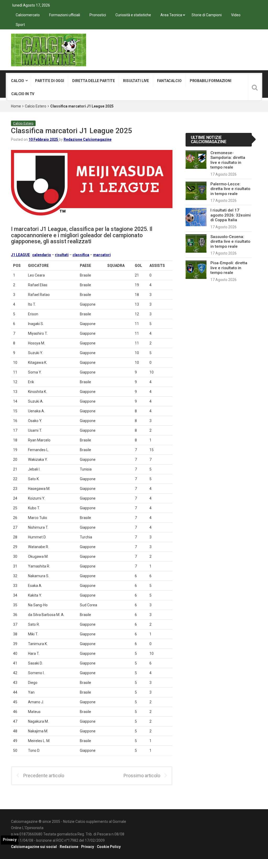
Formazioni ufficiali (64, 15)
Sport (20, 25)
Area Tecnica (171, 15)
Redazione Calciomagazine (87, 139)
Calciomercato (28, 15)
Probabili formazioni (210, 81)
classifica (80, 255)
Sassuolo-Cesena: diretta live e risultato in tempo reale (230, 241)
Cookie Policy (109, 847)
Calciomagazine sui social (34, 847)
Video (236, 15)
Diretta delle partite (93, 81)
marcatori (102, 255)
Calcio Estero (35, 106)
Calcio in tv (22, 94)
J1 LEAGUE (20, 255)
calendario (41, 255)
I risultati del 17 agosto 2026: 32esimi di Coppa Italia (230, 215)
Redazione (69, 847)
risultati (62, 255)
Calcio (17, 81)
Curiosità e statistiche (133, 15)
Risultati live (136, 81)
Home (16, 106)
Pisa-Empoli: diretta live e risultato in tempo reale (228, 268)
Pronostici (98, 15)
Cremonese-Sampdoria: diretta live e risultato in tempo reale (227, 160)
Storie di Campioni (207, 15)
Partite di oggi (49, 81)
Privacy (87, 847)
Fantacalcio (169, 81)
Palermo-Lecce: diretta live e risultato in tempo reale (230, 189)
